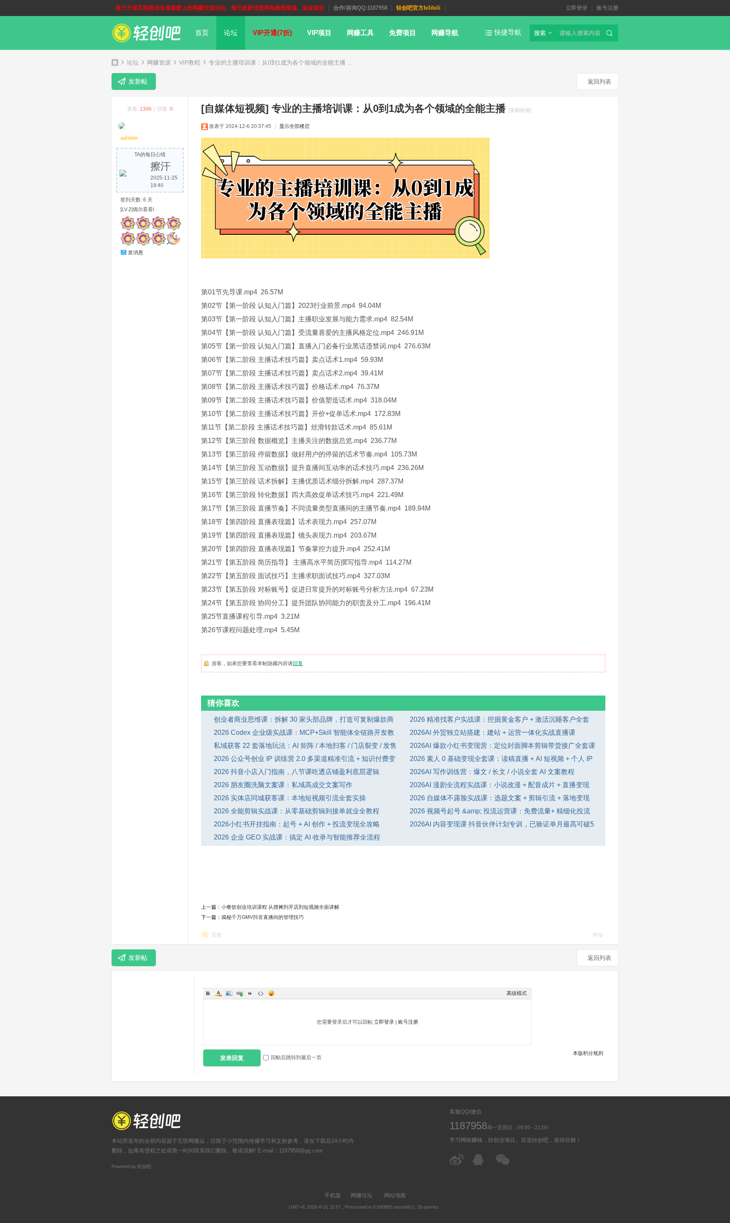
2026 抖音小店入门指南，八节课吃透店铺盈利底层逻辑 (296, 771)
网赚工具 (360, 32)
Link (239, 993)
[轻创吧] (146, 44)
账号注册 (607, 8)
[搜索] (611, 32)
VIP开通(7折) (272, 32)
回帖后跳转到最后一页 (296, 1057)
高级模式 (517, 993)
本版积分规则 (588, 1053)
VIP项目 (319, 32)
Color (218, 993)
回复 (298, 663)
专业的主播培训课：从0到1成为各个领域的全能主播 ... (280, 62)
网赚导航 (444, 32)
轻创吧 (115, 62)
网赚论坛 (362, 1195)
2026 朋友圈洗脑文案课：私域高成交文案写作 (283, 784)
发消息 (135, 252)
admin (129, 137)
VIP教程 (189, 62)
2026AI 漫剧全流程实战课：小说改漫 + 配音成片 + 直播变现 (499, 784)
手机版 (332, 1195)
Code (260, 993)
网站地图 (395, 1195)
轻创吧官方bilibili (418, 8)
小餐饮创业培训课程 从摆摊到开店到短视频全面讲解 (280, 907)
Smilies (271, 993)
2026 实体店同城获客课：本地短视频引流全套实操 (290, 798)
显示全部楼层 (294, 126)
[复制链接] (520, 110)
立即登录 (577, 8)
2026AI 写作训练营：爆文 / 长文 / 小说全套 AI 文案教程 (492, 771)
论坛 (230, 32)
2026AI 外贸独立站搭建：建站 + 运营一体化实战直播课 (492, 732)
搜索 (540, 33)
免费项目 (402, 32)
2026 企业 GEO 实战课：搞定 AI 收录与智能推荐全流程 (297, 837)
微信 (503, 1159)
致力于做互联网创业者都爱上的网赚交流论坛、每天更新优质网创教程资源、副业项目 (220, 8)
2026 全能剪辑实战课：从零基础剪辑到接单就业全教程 (296, 811)
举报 (598, 935)
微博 (456, 1159)
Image (229, 993)
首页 (202, 32)
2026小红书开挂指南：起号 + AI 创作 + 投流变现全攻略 (297, 824)
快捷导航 (507, 32)
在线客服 (480, 1159)
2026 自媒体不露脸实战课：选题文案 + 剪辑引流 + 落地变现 (500, 798)
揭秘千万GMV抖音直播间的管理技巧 (262, 917)
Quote (250, 993)
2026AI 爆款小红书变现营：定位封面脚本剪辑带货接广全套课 (502, 745)
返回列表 (599, 81)
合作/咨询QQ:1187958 (360, 8)
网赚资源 (159, 62)
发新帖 (137, 81)
